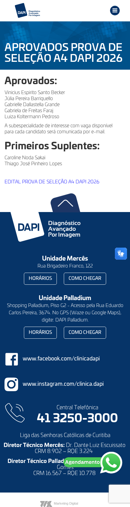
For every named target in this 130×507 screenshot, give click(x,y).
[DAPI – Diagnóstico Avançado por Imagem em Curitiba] (45, 10)
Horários (40, 278)
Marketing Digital (66, 503)
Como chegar (85, 278)
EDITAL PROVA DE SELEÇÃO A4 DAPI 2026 (52, 181)
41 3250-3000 (77, 419)
